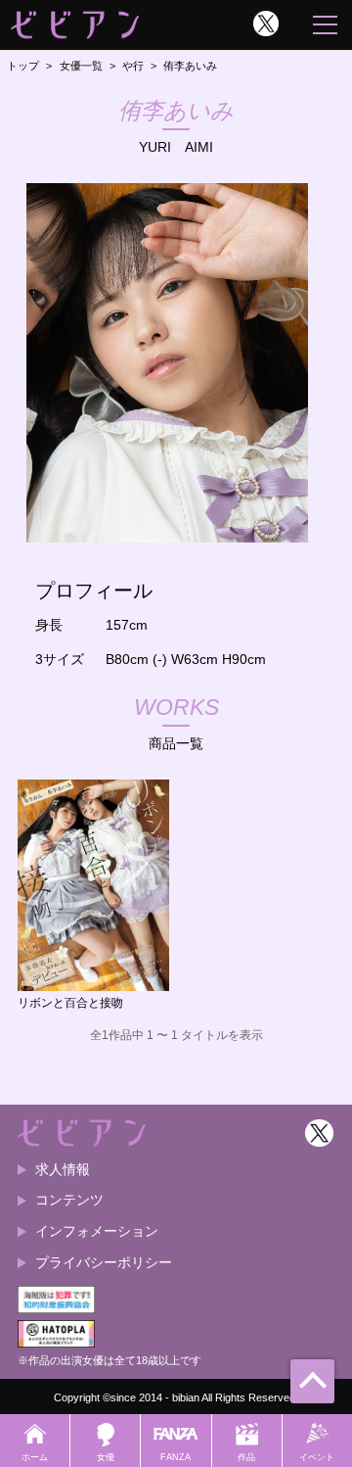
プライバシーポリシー (103, 1262)
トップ (23, 65)
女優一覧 (81, 65)
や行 (133, 65)
